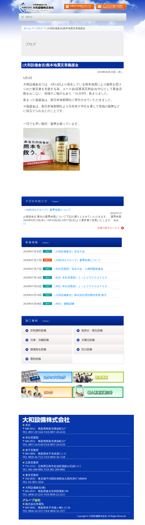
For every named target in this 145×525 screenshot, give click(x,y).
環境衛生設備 (72, 346)
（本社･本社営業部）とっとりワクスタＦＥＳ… (81, 277)
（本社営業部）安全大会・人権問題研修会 (78, 268)
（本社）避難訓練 (63, 303)
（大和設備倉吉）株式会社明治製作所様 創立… (81, 294)
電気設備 (72, 355)
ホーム (27, 28)
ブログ (39, 28)
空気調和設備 (72, 327)
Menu (29, 17)
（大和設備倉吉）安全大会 (69, 251)
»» (24, 223)
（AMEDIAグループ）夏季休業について (47, 209)
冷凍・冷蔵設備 (72, 337)
